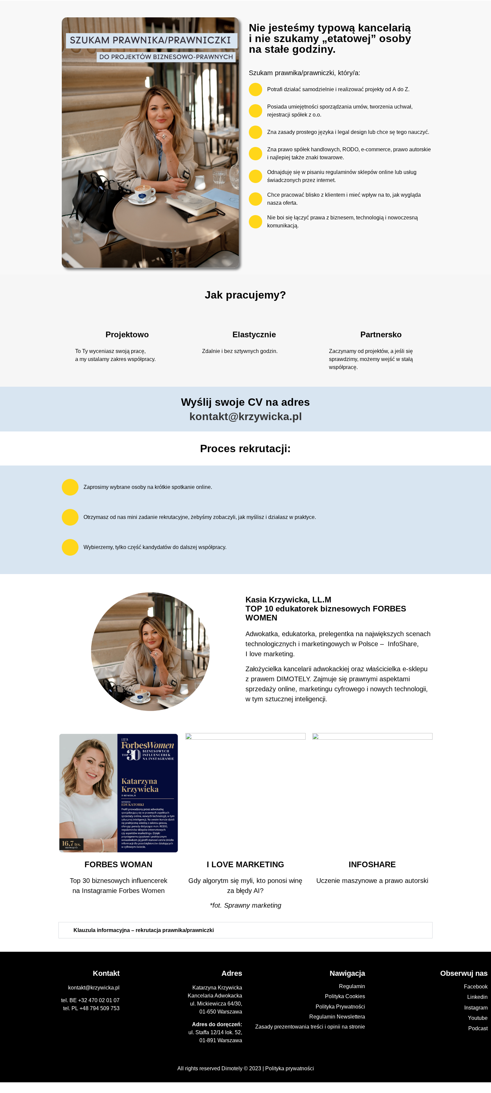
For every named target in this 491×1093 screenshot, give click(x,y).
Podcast (478, 1028)
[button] (245, 930)
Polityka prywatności (289, 1068)
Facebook (476, 986)
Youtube (478, 1018)
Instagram (476, 1008)
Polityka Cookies (345, 996)
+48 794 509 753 (99, 1008)
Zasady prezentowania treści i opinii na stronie (310, 1027)
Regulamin (352, 986)
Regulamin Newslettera (337, 1017)
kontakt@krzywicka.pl (245, 416)
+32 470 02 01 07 (99, 1000)
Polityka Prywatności (340, 1007)
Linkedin (477, 997)
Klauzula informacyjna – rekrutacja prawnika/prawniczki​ (143, 930)
